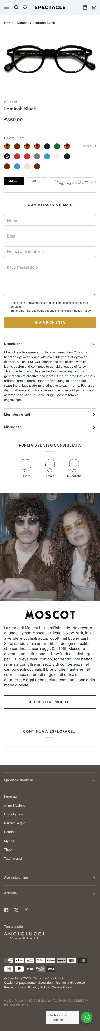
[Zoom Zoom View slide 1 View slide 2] (50, 62)
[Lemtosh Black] (7, 156)
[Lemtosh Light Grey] (37, 156)
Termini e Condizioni (48, 978)
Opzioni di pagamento (20, 983)
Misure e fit (12, 427)
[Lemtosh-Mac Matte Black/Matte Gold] (47, 146)
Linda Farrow (14, 814)
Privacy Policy (81, 311)
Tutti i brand (13, 858)
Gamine (9, 832)
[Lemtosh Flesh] (57, 156)
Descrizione (13, 344)
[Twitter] (16, 910)
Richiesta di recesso (70, 983)
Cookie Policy (62, 987)
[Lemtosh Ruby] (27, 156)
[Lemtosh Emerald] (57, 146)
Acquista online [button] (16, 877)
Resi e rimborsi (15, 987)
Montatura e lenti (17, 415)
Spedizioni (45, 983)
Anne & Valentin (15, 805)
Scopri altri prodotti (50, 702)
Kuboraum (11, 796)
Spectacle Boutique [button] (19, 780)
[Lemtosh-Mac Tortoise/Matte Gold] (37, 146)
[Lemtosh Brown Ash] (7, 166)
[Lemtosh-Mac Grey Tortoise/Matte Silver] (67, 146)
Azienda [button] (10, 893)
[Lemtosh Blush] (27, 166)
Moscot (23, 23)
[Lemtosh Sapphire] (17, 166)
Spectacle (15, 978)
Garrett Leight (14, 823)
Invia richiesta (50, 322)
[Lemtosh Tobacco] (17, 146)
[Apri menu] (11, 7)
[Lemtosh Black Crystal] (67, 156)
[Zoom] (50, 59)
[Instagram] (26, 910)
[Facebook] (6, 910)
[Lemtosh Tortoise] (7, 146)
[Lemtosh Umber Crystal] (17, 156)
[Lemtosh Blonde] (27, 146)
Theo (8, 850)
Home (8, 23)
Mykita (9, 841)
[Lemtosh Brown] (37, 166)
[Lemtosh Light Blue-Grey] (47, 156)
